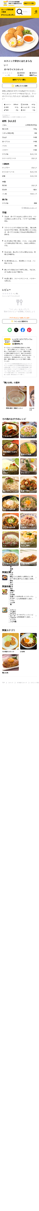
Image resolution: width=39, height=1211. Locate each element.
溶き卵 (4, 189)
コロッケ (10, 682)
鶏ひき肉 (5, 129)
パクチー (5, 150)
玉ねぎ (4, 137)
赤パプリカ (6, 141)
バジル (4, 145)
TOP (3, 682)
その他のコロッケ (22, 682)
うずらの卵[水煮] (8, 133)
